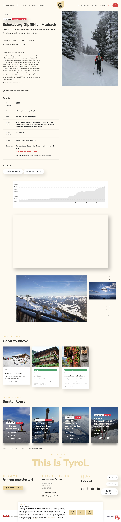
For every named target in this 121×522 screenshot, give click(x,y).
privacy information (50, 517)
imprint (35, 518)
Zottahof (38, 376)
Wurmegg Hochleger (13, 373)
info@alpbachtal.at (51, 496)
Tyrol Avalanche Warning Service (26, 151)
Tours (23, 448)
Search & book (13, 448)
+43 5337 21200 (50, 492)
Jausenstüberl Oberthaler (74, 376)
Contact (111, 477)
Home (4, 448)
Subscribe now (14, 488)
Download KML (32, 171)
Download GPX (11, 171)
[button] (22, 504)
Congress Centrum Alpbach (108, 492)
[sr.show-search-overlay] (18, 5)
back (6, 15)
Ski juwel (111, 483)
